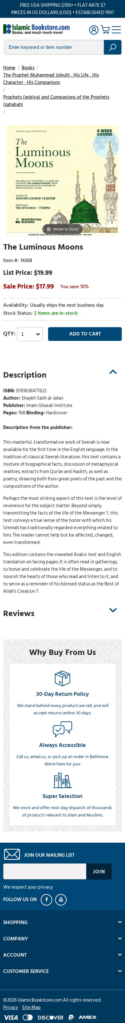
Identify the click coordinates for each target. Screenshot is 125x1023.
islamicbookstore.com (37, 29)
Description (24, 375)
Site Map (31, 1007)
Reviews (18, 613)
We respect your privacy (28, 887)
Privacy (10, 1007)
